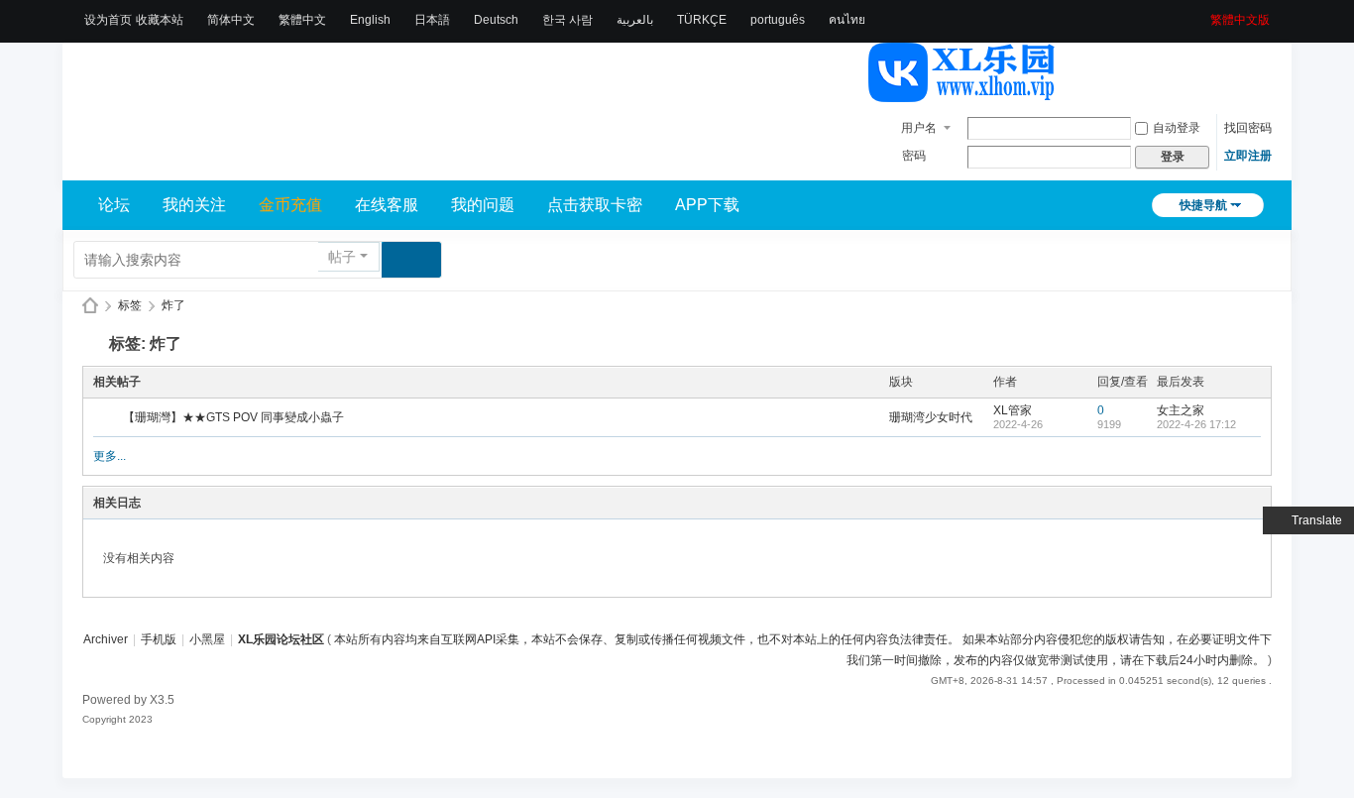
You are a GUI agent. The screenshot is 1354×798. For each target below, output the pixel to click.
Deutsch (496, 20)
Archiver (105, 639)
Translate (1317, 520)
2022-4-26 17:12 (1196, 424)
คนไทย (847, 20)
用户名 (919, 128)
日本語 (432, 20)
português (777, 20)
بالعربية (635, 20)
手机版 (158, 639)
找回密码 (1248, 128)
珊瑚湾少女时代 (930, 417)
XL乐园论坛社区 (90, 305)
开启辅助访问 (1203, 14)
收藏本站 (159, 20)
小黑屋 (207, 639)
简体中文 (231, 20)
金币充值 (290, 204)
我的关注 (194, 204)
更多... (109, 456)
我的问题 (482, 204)
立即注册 (1248, 156)
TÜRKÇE (702, 20)
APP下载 (707, 204)
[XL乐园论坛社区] (962, 93)
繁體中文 (302, 20)
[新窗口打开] (109, 418)
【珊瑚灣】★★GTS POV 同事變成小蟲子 (233, 417)
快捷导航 (1203, 205)
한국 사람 (567, 20)
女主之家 (1180, 410)
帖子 (342, 257)
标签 (130, 305)
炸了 (173, 305)
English (370, 20)
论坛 (114, 204)
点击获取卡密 (594, 204)
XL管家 (1012, 410)
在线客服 (386, 204)
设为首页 (108, 20)
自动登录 (1176, 128)
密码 (914, 156)
